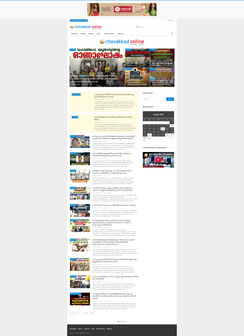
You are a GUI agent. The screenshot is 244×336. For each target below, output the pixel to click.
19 (158, 132)
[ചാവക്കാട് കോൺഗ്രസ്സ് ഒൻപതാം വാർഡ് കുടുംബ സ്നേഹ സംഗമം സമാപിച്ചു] (162, 77)
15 (172, 129)
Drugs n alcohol (76, 293)
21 (167, 132)
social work (76, 94)
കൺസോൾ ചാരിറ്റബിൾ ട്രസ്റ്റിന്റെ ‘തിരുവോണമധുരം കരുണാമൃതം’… (162, 63)
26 (158, 135)
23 (145, 135)
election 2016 (109, 34)
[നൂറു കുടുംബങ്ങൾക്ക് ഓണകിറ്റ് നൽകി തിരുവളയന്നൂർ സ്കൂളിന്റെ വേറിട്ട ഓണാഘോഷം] (80, 264)
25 (154, 135)
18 (154, 132)
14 (167, 129)
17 (149, 132)
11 (154, 129)
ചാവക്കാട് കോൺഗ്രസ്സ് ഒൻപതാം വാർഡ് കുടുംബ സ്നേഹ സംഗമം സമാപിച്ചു (161, 82)
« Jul (144, 140)
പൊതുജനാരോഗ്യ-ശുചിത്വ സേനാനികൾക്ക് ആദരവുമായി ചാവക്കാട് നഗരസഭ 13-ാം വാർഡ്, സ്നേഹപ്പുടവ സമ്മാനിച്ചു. (111, 222)
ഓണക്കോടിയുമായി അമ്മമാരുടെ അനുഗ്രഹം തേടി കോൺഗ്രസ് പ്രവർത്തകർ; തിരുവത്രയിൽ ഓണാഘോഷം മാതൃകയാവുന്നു (113, 242)
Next (91, 313)
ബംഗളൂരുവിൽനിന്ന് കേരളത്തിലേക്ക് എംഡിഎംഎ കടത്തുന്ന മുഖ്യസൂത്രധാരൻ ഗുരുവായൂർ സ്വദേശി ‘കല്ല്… (114, 296)
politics (153, 69)
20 (163, 132)
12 (158, 129)
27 (163, 135)
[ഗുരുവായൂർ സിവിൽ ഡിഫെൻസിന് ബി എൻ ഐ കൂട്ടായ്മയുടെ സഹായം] (82, 99)
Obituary (121, 34)
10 (149, 129)
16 (145, 132)
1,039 (85, 313)
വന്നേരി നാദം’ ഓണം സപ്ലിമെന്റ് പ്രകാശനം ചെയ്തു (114, 205)
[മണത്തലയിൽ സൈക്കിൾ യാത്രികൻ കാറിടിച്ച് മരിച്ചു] (82, 122)
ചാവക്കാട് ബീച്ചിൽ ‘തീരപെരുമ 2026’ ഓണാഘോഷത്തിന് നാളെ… (137, 82)
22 (172, 132)
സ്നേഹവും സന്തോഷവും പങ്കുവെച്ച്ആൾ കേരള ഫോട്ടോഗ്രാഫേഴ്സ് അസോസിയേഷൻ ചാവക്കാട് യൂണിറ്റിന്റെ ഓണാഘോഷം (94, 78)
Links (98, 34)
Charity (153, 49)
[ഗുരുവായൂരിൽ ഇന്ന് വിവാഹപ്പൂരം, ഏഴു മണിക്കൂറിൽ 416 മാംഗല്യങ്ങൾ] (80, 281)
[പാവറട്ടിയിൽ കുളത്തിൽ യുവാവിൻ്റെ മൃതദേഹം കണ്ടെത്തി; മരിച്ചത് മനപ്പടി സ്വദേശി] (80, 158)
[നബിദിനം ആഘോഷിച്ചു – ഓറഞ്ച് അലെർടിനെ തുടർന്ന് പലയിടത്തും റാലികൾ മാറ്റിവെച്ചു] (80, 176)
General (91, 34)
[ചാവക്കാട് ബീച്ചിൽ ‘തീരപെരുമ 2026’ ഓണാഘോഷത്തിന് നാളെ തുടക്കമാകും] (137, 77)
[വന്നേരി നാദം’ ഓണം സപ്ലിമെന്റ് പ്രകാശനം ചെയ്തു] (80, 210)
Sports (83, 34)
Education (74, 34)
